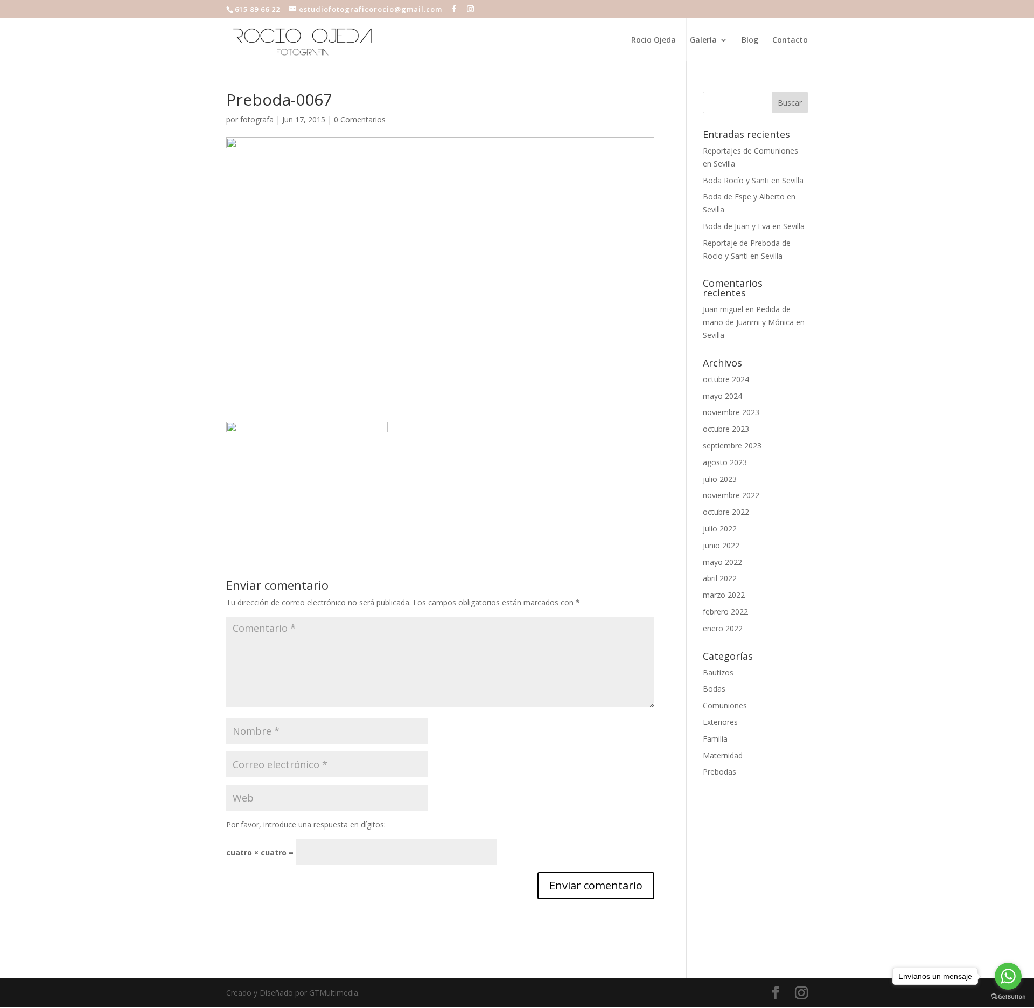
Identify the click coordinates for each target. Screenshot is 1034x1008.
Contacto (790, 40)
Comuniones (725, 705)
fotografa (257, 119)
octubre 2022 (726, 512)
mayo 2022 (722, 562)
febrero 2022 (725, 611)
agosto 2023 (725, 462)
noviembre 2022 (731, 495)
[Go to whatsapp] (1008, 976)
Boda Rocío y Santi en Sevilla (753, 180)
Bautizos (718, 672)
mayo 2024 (722, 396)
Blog (750, 40)
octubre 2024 (726, 379)
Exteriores (720, 722)
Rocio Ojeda (653, 40)
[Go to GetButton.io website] (1008, 996)
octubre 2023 (726, 429)
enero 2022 (723, 628)
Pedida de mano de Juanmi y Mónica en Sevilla (754, 322)
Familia (715, 739)
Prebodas (719, 772)
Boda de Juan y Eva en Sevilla (754, 226)
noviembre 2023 (731, 412)
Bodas (714, 688)
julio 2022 (720, 528)
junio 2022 (721, 545)
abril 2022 (720, 578)
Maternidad (723, 755)
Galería (703, 40)
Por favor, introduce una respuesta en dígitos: (306, 824)
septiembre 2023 (732, 445)
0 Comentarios (360, 119)
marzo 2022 (724, 595)
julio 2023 (720, 479)
